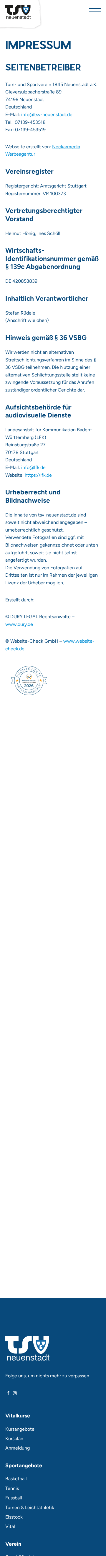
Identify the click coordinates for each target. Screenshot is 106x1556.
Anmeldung (17, 1448)
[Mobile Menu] (95, 11)
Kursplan (14, 1438)
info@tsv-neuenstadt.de (46, 114)
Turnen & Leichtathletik (29, 1507)
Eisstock (14, 1517)
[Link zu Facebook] (8, 1393)
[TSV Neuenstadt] (18, 12)
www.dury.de (19, 624)
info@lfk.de (33, 467)
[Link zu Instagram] (15, 1393)
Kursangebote (19, 1429)
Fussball (13, 1498)
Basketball (16, 1478)
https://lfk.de (38, 475)
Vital (10, 1526)
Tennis (12, 1488)
